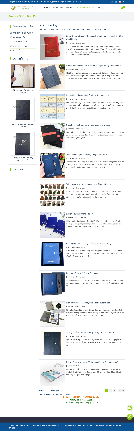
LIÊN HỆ (100, 8)
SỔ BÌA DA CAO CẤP (17, 37)
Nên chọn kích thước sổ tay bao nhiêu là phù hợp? (88, 125)
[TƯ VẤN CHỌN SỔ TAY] (22, 8)
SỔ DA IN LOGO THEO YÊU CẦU (21, 33)
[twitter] (117, 2)
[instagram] (124, 2)
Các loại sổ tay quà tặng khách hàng (82, 273)
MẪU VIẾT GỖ (15, 51)
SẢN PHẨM (57, 8)
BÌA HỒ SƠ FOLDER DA (18, 42)
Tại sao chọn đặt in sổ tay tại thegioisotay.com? (87, 154)
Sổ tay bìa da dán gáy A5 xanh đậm (23, 125)
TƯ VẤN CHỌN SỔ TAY (85, 8)
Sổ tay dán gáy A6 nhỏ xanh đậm (23, 91)
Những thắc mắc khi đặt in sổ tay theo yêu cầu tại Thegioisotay (94, 65)
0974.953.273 (34, 2)
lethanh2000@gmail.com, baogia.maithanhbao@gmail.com (62, 2)
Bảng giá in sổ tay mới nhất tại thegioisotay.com (87, 95)
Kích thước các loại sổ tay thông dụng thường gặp (88, 303)
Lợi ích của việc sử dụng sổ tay (79, 214)
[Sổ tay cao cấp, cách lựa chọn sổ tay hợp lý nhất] (119, 390)
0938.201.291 (22, 2)
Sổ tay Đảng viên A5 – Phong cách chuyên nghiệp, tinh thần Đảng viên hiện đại (94, 37)
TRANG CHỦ (45, 8)
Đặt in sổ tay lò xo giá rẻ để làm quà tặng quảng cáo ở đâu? (92, 362)
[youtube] (121, 2)
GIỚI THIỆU (70, 8)
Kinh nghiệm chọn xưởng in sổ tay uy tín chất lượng (88, 243)
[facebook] (113, 2)
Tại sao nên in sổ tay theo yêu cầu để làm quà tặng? (89, 184)
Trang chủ (12, 16)
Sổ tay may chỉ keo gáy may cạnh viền (23, 159)
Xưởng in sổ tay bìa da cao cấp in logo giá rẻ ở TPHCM (90, 332)
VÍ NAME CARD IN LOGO (19, 46)
